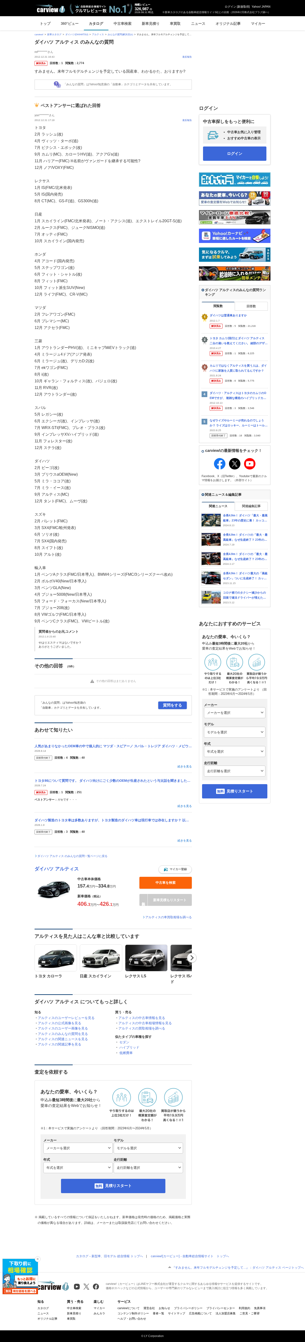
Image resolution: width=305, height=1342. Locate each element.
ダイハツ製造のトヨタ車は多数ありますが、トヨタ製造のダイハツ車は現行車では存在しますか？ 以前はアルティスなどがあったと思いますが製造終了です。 (113, 820)
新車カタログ (54, 34)
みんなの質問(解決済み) (120, 34)
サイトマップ (176, 1313)
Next (192, 957)
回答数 (251, 306)
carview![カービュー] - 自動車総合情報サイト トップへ (190, 1256)
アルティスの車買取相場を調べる (168, 917)
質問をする (172, 705)
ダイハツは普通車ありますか (228, 315)
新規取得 (243, 6)
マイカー (258, 23)
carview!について (128, 1308)
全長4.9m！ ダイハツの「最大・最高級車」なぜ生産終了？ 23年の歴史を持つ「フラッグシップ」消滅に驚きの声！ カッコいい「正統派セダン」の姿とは (245, 537)
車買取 (175, 23)
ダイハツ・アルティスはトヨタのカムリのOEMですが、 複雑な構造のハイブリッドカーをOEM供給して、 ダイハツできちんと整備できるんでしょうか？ (238, 395)
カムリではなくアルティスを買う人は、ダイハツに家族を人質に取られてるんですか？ (238, 368)
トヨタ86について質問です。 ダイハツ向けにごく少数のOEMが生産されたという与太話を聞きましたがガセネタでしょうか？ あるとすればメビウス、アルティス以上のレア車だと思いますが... (113, 780)
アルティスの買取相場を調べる (141, 1028)
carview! (39, 34)
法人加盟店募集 (226, 1313)
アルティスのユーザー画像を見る (63, 1028)
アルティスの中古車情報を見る (141, 1018)
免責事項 (259, 1308)
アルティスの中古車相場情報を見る (145, 1023)
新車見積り (151, 23)
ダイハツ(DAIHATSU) (76, 34)
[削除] (38, 1259)
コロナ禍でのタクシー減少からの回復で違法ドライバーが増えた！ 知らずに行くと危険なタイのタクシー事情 (245, 595)
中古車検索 (123, 23)
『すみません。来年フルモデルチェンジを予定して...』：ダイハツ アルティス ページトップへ (238, 1267)
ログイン (230, 6)
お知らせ (164, 1308)
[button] (175, 869)
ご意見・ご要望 (249, 1313)
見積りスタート (118, 1186)
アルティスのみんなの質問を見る (63, 1034)
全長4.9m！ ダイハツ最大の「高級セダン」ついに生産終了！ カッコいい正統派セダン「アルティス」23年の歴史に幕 (245, 576)
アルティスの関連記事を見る (59, 1044)
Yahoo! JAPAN (261, 6)
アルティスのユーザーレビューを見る (66, 1018)
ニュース (198, 23)
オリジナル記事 (228, 23)
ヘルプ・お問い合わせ (131, 1318)
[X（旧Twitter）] (86, 1287)
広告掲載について (200, 1313)
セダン (124, 1042)
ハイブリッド (129, 1047)
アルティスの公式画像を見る (59, 1023)
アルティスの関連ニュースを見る (63, 1039)
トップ (45, 23)
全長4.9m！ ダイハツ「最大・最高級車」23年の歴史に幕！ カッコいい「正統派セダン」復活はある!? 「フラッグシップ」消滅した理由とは (245, 518)
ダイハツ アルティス (57, 868)
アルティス (98, 34)
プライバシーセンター (220, 1308)
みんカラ (99, 1313)
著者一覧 (158, 1313)
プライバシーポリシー (188, 1308)
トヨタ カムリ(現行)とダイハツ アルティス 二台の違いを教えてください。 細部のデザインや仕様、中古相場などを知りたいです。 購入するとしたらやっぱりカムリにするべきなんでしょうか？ (239, 341)
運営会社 (149, 1308)
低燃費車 (126, 1053)
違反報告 (187, 56)
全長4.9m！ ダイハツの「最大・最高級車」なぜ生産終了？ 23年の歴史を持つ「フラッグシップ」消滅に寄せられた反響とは (245, 556)
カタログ (96, 23)
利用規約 (244, 1308)
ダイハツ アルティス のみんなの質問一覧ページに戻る (72, 856)
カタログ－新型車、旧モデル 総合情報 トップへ (109, 1256)
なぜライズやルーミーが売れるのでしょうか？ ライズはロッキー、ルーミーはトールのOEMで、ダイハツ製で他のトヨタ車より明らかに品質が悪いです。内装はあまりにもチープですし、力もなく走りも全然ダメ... (239, 423)
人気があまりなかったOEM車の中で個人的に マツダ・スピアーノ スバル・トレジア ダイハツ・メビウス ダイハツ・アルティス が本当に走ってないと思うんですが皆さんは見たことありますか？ (113, 746)
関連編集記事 (251, 506)
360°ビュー (70, 23)
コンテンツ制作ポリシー (133, 1313)
